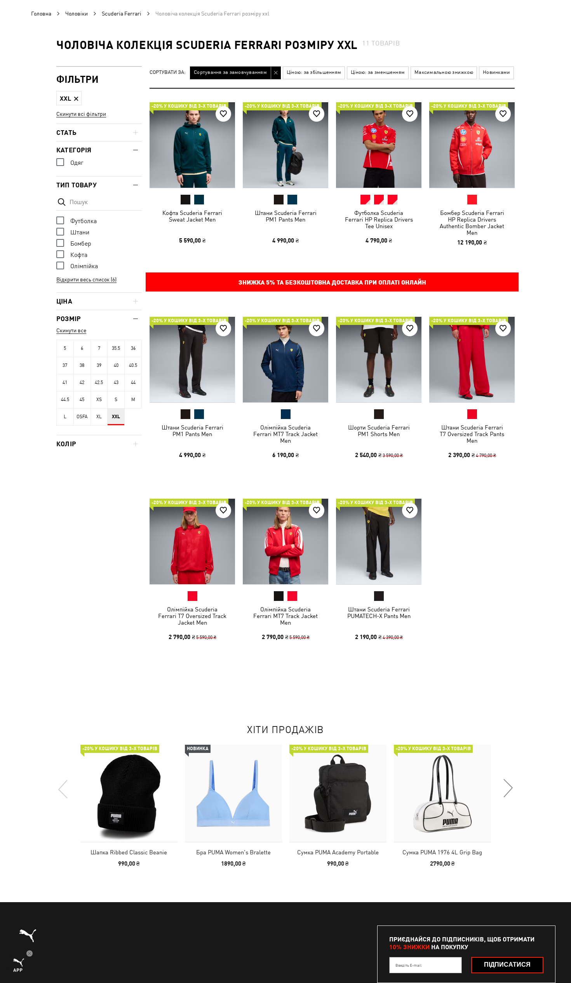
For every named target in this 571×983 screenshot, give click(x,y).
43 (116, 382)
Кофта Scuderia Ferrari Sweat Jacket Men (192, 216)
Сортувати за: (168, 72)
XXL (116, 416)
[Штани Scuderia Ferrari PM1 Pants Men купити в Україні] (285, 145)
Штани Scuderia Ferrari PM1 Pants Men (286, 216)
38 (82, 365)
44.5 (65, 399)
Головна (41, 13)
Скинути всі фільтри (81, 114)
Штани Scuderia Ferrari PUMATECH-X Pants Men (379, 612)
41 (65, 382)
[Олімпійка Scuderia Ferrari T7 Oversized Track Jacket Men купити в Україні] (192, 541)
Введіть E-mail (408, 965)
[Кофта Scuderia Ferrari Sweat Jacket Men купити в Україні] (192, 145)
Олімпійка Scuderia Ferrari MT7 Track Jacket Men (285, 434)
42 (82, 382)
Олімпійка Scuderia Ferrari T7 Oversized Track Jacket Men (192, 616)
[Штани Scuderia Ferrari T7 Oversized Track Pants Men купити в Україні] (472, 359)
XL (99, 416)
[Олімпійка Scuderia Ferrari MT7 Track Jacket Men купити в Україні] (285, 359)
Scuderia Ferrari (121, 13)
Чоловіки (76, 13)
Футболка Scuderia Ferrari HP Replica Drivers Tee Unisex (379, 219)
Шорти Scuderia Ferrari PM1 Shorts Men (379, 430)
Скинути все (71, 330)
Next (508, 789)
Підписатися (507, 964)
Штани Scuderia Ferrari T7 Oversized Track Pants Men (472, 434)
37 (65, 365)
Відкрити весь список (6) (86, 279)
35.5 (116, 348)
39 (99, 365)
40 (116, 365)
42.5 (99, 382)
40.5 (133, 365)
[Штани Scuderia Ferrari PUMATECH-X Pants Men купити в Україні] (378, 541)
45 (82, 399)
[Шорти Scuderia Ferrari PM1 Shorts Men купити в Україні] (378, 359)
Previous (63, 789)
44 (133, 382)
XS (99, 399)
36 (133, 348)
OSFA (82, 416)
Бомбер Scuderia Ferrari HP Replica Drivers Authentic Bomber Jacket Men (472, 223)
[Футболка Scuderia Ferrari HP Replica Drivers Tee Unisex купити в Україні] (378, 145)
